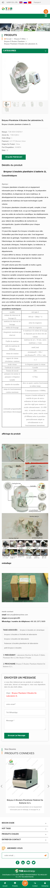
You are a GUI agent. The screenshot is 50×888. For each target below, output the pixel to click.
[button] (46, 16)
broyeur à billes (20, 39)
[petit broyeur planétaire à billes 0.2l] (26, 777)
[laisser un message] (25, 883)
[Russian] (25, 2)
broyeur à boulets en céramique (32, 630)
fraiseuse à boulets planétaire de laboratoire (21, 643)
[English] (20, 2)
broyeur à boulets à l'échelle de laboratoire (20, 634)
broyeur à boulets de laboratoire (16, 639)
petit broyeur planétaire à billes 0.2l (26, 800)
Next (48, 786)
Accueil (8, 39)
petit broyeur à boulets (12, 648)
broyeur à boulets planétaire (14, 41)
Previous (1, 786)
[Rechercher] (46, 13)
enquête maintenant (13, 157)
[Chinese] (29, 2)
